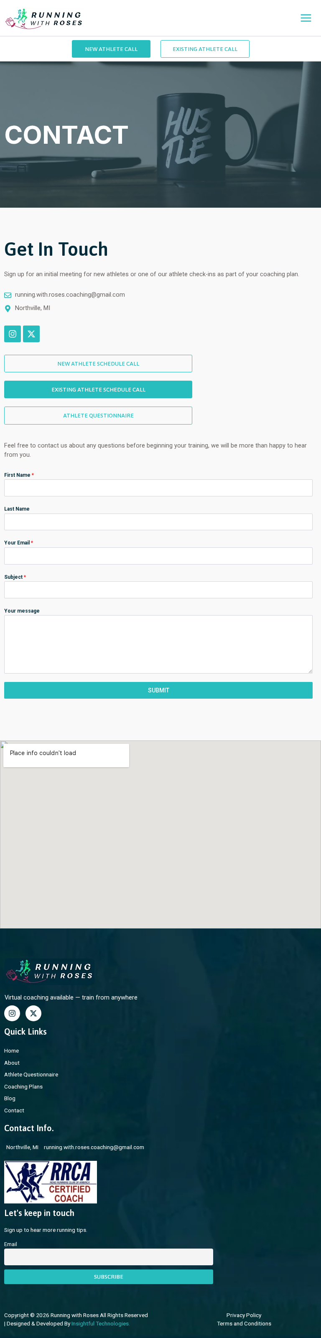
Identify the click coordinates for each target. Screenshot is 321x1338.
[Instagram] (12, 1013)
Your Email (18, 543)
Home (11, 1050)
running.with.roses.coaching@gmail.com (94, 1147)
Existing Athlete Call (205, 49)
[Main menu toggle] (306, 18)
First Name (19, 475)
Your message (22, 611)
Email (10, 1244)
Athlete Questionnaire (31, 1074)
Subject (15, 577)
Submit (158, 690)
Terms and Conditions (244, 1323)
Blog (9, 1098)
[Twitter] (33, 1013)
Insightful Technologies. (100, 1323)
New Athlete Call (111, 49)
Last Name (17, 509)
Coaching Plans (23, 1086)
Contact (14, 1110)
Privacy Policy (244, 1315)
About (12, 1062)
